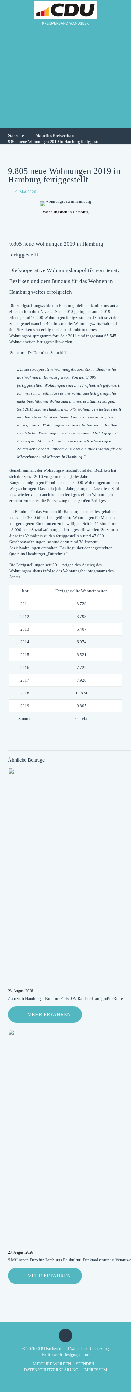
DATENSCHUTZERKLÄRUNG (51, 1369)
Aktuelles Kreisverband (55, 135)
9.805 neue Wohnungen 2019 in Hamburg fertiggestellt (55, 141)
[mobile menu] (122, 11)
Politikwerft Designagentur (65, 1354)
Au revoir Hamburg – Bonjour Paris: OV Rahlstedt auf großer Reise (65, 998)
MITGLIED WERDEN (52, 1363)
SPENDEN (85, 1363)
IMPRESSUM (95, 1369)
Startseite (16, 135)
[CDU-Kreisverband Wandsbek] (65, 12)
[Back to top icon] (65, 1335)
